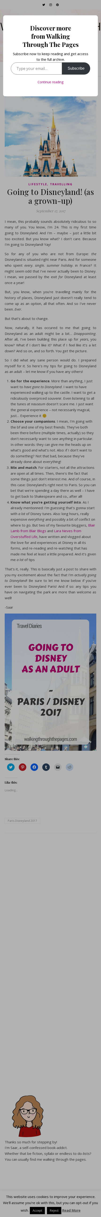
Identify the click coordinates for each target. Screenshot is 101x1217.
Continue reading (50, 82)
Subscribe (76, 68)
